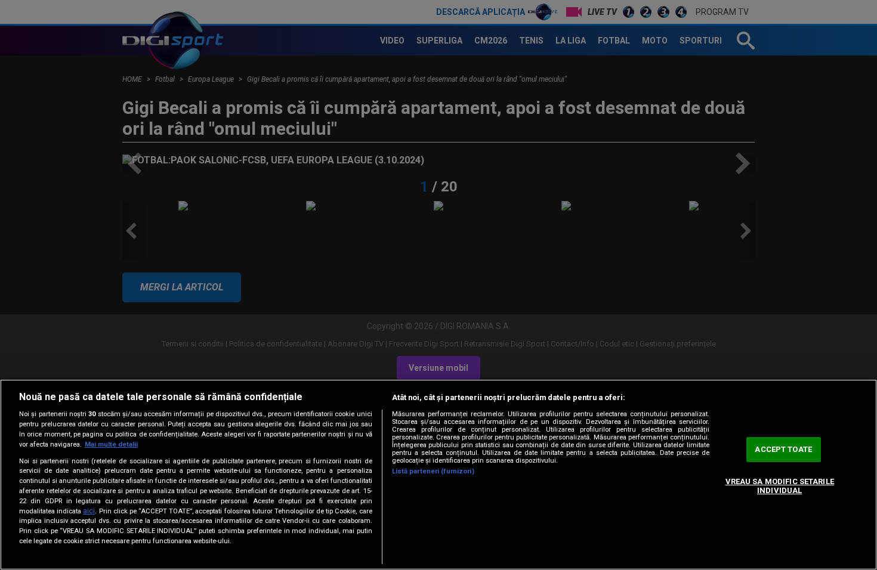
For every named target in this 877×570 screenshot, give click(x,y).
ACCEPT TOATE (783, 449)
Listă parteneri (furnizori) (433, 471)
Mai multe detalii (111, 444)
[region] (438, 474)
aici (89, 511)
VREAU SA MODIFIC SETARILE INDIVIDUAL (779, 486)
